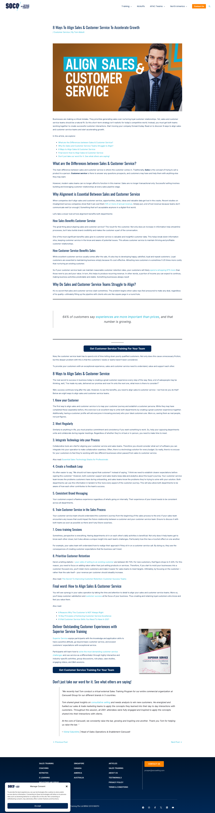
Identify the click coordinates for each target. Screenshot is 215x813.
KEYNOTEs (43, 773)
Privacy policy (116, 782)
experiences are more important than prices (127, 317)
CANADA (77, 768)
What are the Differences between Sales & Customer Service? (85, 142)
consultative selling (100, 702)
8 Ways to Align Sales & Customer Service (76, 149)
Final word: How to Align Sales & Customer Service (80, 153)
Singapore (79, 763)
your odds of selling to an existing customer (94, 562)
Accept (37, 806)
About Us (113, 773)
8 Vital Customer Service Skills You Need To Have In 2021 (83, 619)
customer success (94, 596)
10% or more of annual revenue (118, 204)
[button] (66, 786)
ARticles (113, 763)
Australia (79, 778)
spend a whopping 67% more (163, 270)
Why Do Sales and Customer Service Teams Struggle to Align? (85, 146)
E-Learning (44, 778)
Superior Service (60, 638)
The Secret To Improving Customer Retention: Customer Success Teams (94, 579)
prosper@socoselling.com (154, 770)
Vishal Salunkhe (71, 732)
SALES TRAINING (46, 763)
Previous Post (60, 742)
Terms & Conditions (118, 787)
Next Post (176, 742)
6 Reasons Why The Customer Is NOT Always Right (80, 612)
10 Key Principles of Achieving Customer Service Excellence (84, 616)
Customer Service (62, 32)
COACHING (44, 768)
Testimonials (115, 778)
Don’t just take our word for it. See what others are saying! (83, 156)
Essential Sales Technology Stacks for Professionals (85, 459)
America (78, 773)
